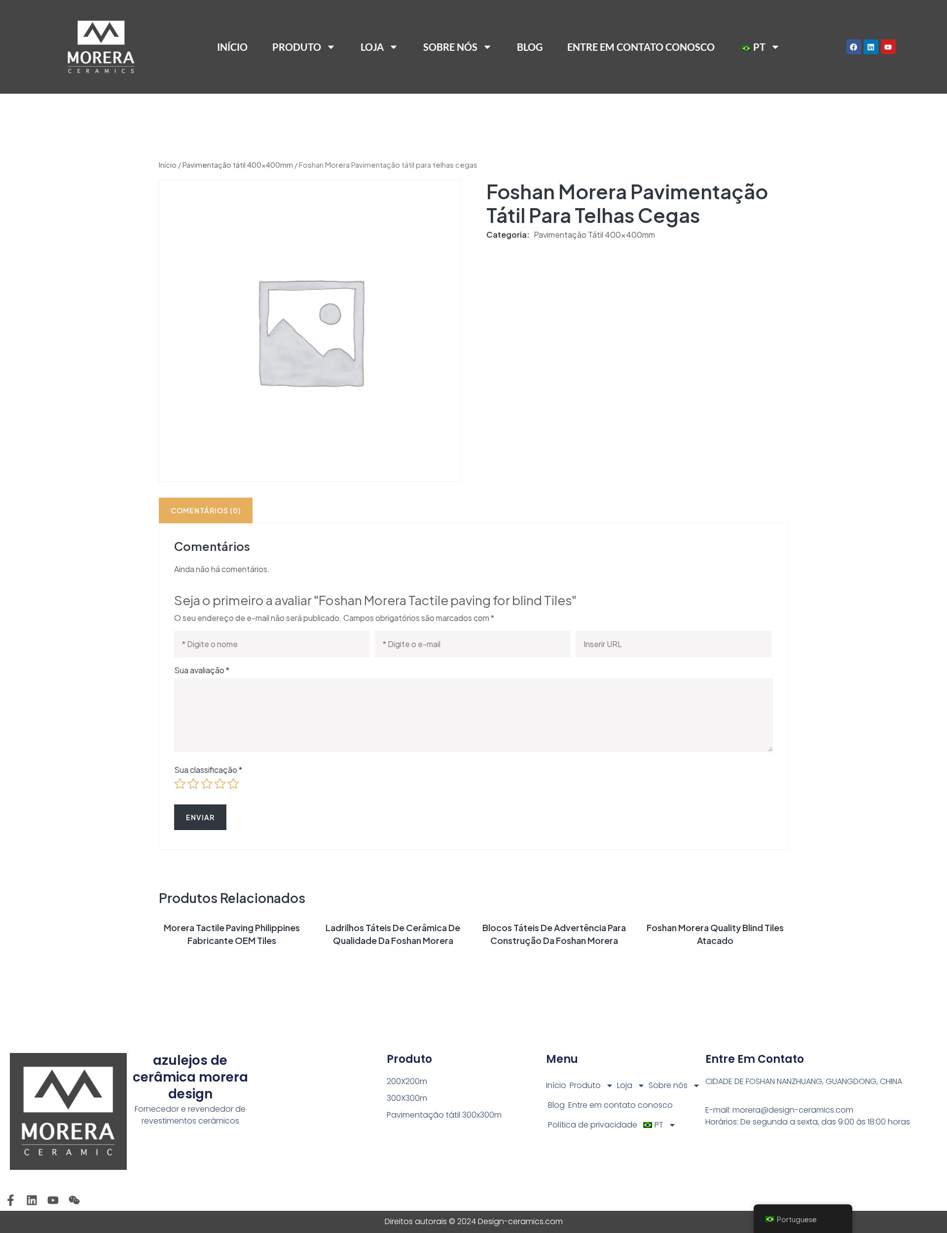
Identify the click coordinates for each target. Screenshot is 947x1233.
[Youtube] (888, 46)
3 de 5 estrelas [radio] (207, 784)
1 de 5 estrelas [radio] (180, 784)
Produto (585, 1085)
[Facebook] (853, 46)
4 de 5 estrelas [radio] (220, 784)
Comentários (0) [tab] (206, 510)
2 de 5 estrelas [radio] (193, 784)
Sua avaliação (201, 670)
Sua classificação (208, 769)
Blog (530, 47)
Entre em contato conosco (641, 47)
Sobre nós (450, 47)
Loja (372, 47)
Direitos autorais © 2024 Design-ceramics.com (474, 1221)
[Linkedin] (871, 46)
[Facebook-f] (10, 1200)
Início (232, 47)
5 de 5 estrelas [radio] (233, 784)
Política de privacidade (592, 1124)
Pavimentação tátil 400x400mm (237, 164)
